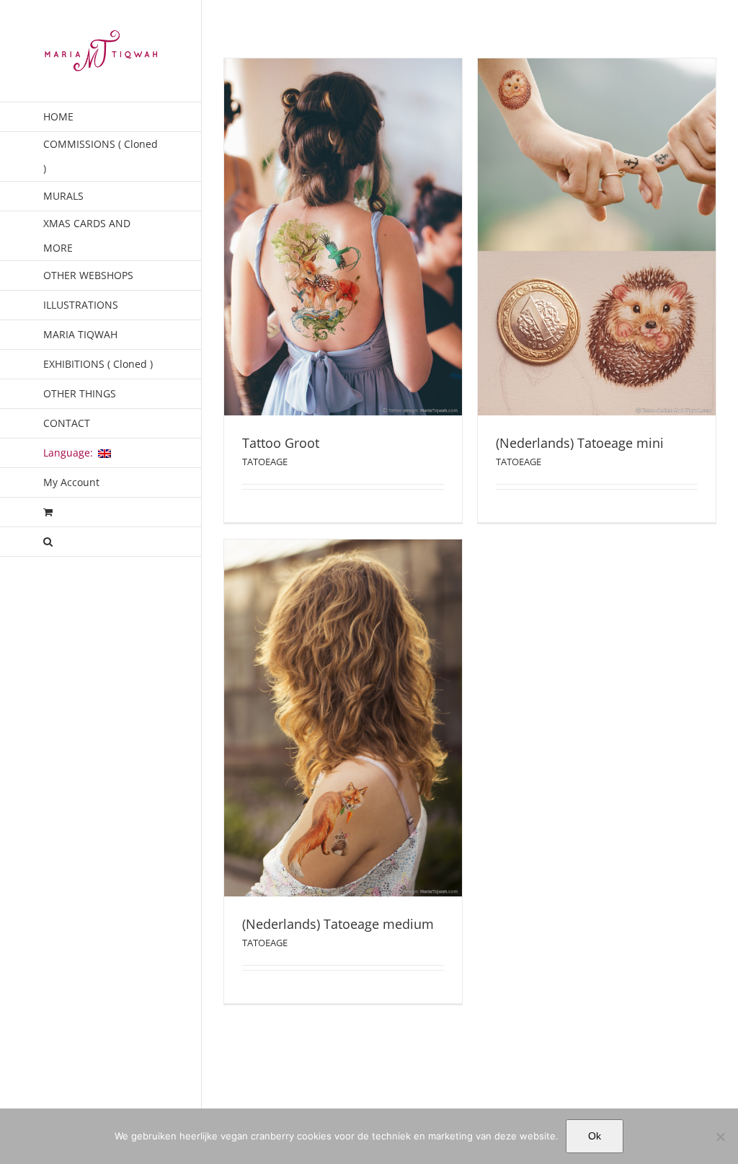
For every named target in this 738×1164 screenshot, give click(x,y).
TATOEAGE (343, 261)
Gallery (343, 218)
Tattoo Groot (343, 244)
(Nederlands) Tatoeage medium (343, 725)
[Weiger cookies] (720, 1136)
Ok (594, 1136)
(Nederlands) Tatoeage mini (597, 244)
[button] (101, 542)
